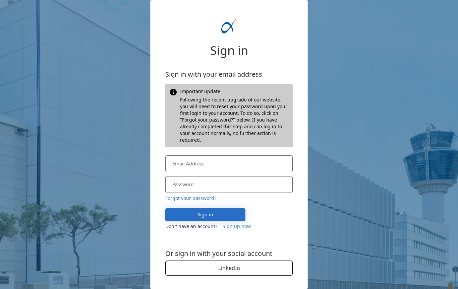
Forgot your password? (190, 198)
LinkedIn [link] (229, 268)
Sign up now (237, 226)
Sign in (205, 214)
